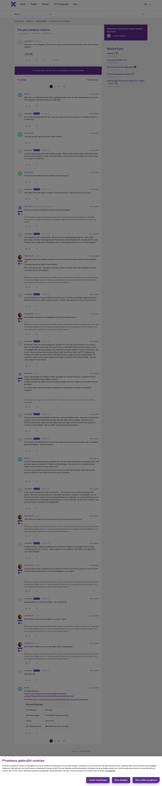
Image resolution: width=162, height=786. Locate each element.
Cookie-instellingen (98, 780)
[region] (81, 771)
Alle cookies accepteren (146, 780)
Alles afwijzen (121, 780)
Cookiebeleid (110, 771)
